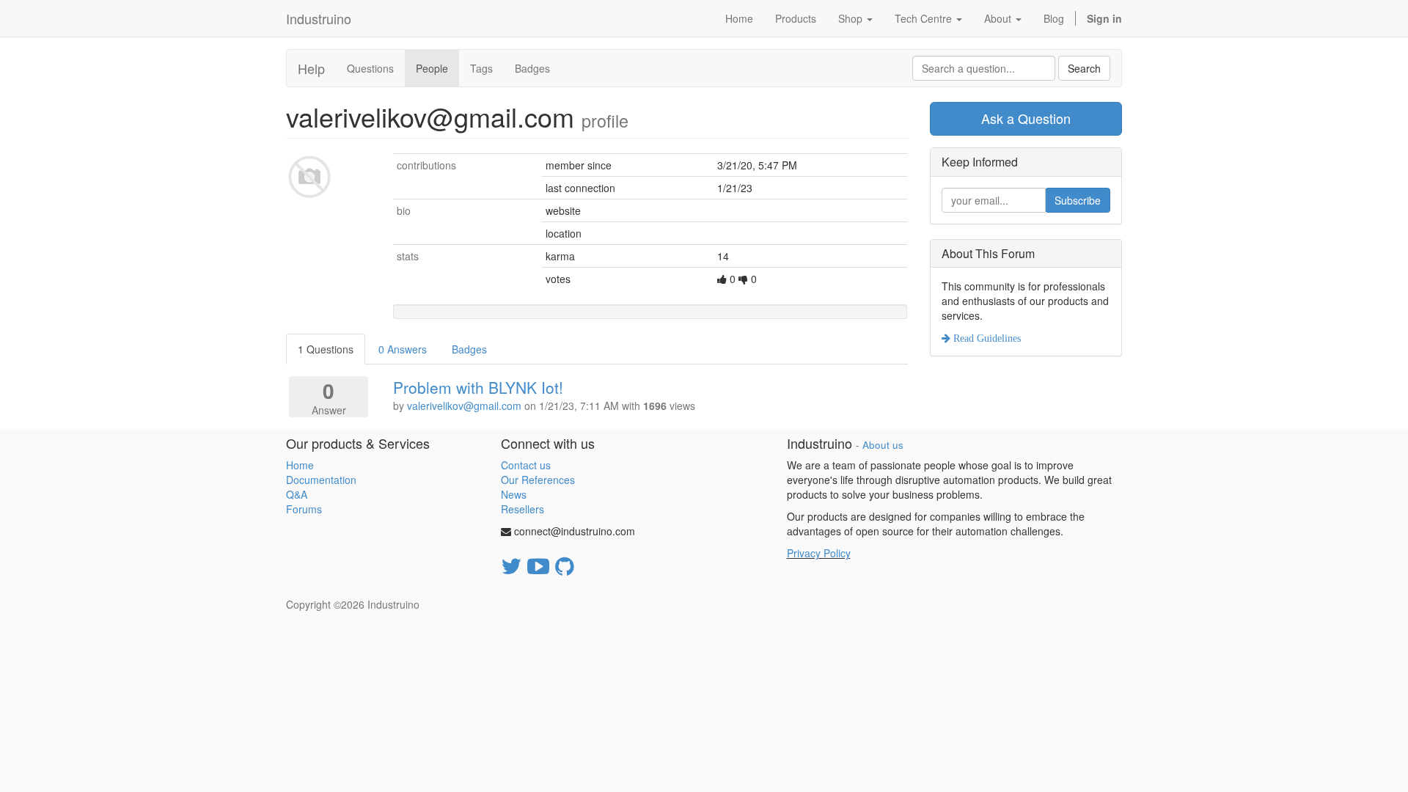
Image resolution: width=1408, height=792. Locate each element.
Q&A (296, 494)
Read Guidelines (985, 338)
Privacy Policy (819, 553)
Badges (532, 68)
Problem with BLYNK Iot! (478, 387)
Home (300, 465)
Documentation (321, 479)
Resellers (522, 509)
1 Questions (325, 349)
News (514, 494)
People (432, 68)
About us (882, 445)
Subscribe (1078, 200)
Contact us (526, 465)
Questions (370, 68)
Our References (538, 479)
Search (1084, 68)
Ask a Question (1026, 118)
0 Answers (402, 349)
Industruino (318, 18)
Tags (481, 68)
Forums (304, 509)
